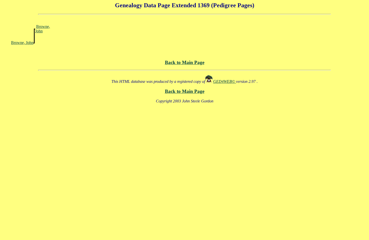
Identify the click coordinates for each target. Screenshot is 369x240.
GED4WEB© (224, 81)
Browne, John (42, 28)
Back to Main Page (184, 62)
